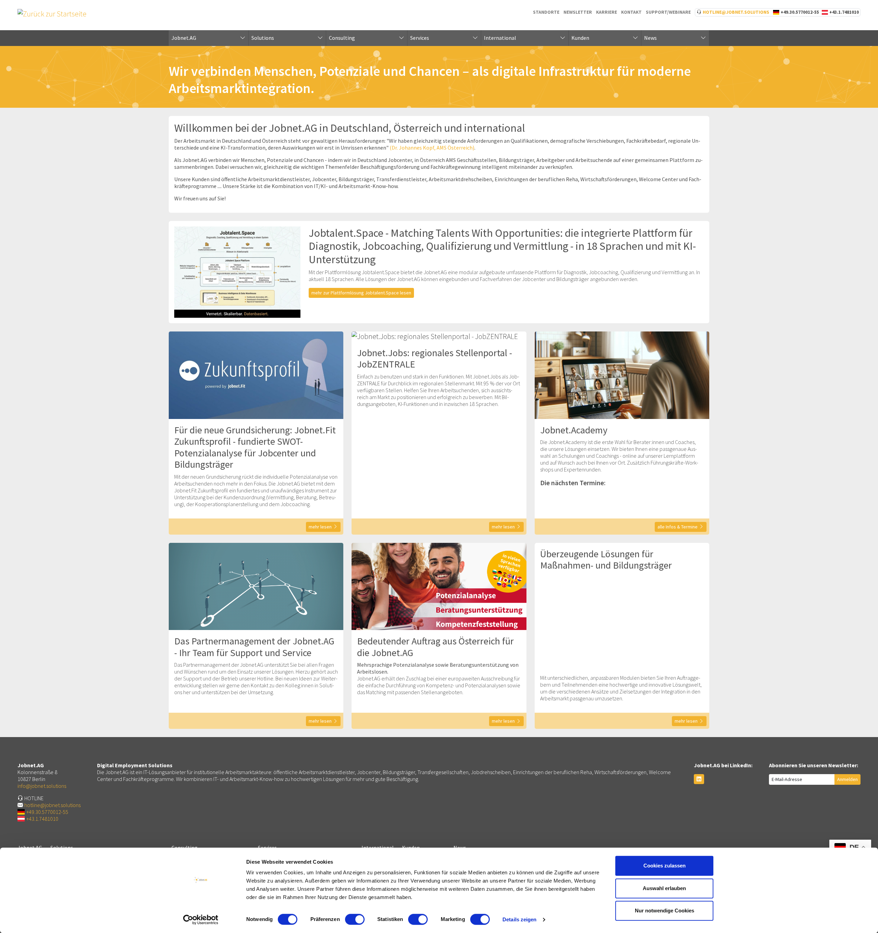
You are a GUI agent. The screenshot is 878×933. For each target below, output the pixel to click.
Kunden (580, 37)
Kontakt (631, 12)
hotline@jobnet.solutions (736, 12)
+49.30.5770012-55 (800, 12)
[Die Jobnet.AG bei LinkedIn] (699, 779)
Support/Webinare (668, 12)
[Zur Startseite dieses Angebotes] (51, 13)
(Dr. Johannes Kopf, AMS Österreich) (432, 147)
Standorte (546, 12)
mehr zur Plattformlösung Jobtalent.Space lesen (361, 293)
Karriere (606, 12)
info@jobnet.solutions (41, 785)
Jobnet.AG (183, 37)
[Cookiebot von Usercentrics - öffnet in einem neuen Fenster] (201, 919)
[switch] (355, 919)
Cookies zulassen (664, 865)
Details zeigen (519, 919)
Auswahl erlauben (664, 888)
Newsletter (577, 12)
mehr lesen (320, 527)
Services (419, 37)
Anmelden (847, 779)
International (500, 37)
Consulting (342, 37)
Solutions (262, 37)
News (650, 37)
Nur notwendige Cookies (664, 910)
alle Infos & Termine (677, 527)
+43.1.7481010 (844, 12)
